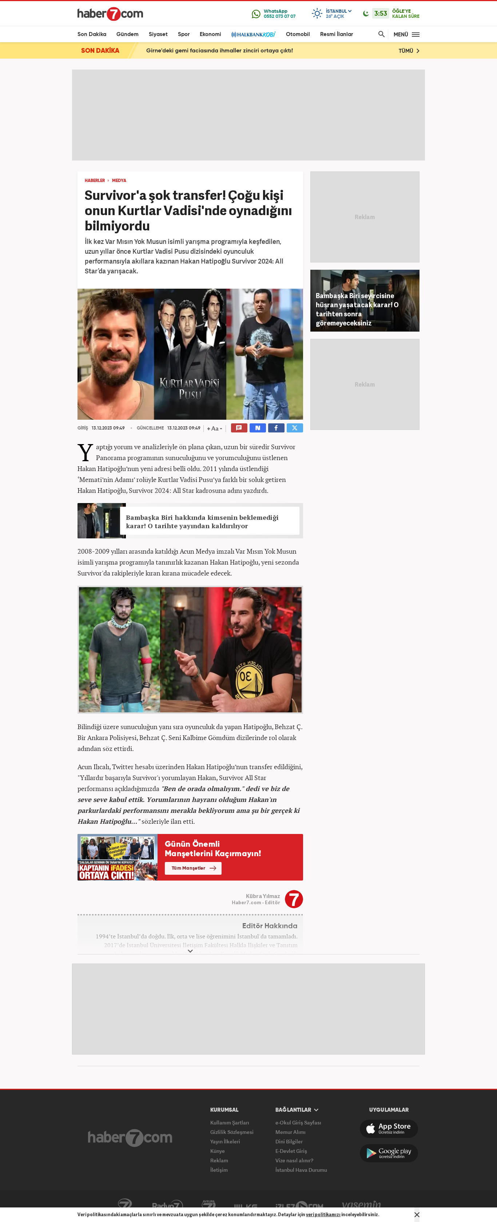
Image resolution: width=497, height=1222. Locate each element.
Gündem (127, 34)
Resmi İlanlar (336, 34)
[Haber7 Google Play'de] (389, 1153)
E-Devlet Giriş (291, 1150)
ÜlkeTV (245, 1206)
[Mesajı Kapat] (417, 1214)
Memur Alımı (290, 1131)
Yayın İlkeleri (225, 1141)
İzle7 (299, 1206)
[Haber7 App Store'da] (389, 1129)
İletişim (219, 1169)
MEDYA (119, 181)
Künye (217, 1150)
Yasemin (362, 1206)
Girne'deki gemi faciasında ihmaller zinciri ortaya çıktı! (219, 51)
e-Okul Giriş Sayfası (298, 1122)
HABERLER (95, 181)
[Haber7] (110, 14)
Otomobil (298, 34)
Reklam (219, 1160)
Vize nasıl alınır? (294, 1160)
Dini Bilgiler (289, 1141)
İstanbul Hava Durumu (301, 1169)
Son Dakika (91, 34)
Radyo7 (167, 1206)
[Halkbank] (253, 34)
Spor (184, 34)
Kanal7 (125, 1206)
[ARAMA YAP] (380, 34)
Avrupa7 (209, 1206)
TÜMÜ (407, 51)
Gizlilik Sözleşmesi (232, 1131)
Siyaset (158, 34)
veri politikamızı (323, 1214)
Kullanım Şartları (229, 1122)
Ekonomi (210, 34)
